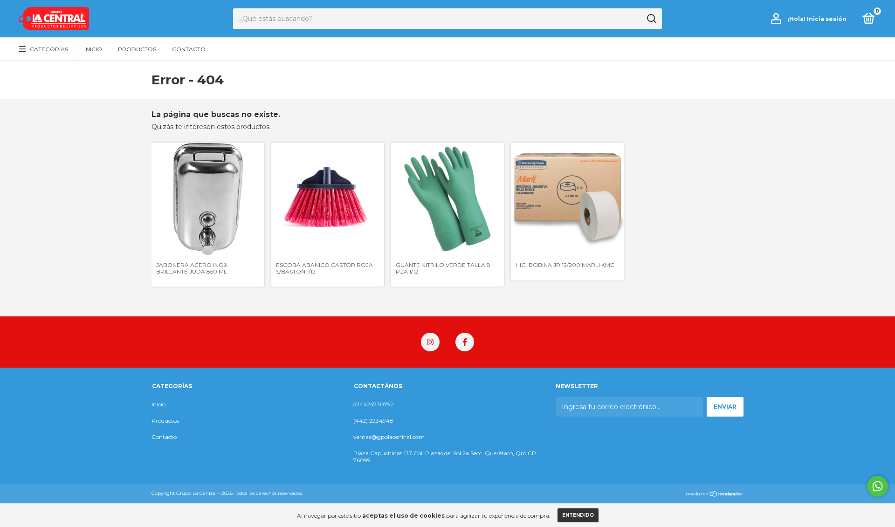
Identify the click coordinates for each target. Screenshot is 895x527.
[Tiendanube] (714, 494)
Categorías (49, 49)
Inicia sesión (827, 18)
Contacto (189, 49)
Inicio (93, 49)
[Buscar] (651, 18)
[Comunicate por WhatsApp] (877, 486)
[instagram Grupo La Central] (430, 342)
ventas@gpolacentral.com (389, 436)
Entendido (578, 515)
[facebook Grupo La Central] (464, 342)
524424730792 (373, 404)
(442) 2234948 (373, 420)
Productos (137, 49)
